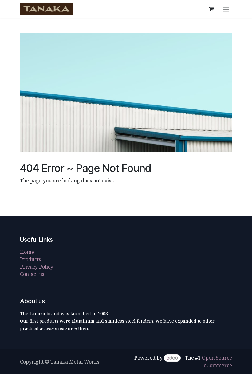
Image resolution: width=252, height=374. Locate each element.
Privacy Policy (36, 266)
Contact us (32, 274)
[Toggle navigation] (226, 8)
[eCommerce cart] (211, 9)
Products (30, 259)
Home (27, 252)
